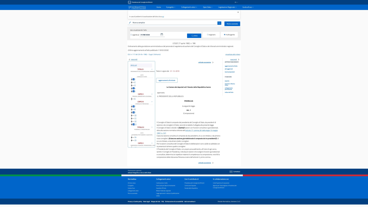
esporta (227, 81)
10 (135, 115)
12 (135, 121)
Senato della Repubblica (191, 188)
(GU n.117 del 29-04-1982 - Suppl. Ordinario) (144, 54)
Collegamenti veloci (133, 191)
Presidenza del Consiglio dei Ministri (194, 183)
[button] (161, 34)
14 (135, 137)
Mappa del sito (156, 201)
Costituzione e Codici (162, 183)
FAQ (162, 201)
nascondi (134, 59)
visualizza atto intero (232, 54)
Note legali (146, 201)
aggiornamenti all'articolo (167, 80)
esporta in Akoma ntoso (230, 84)
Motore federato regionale (163, 191)
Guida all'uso (131, 188)
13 (135, 124)
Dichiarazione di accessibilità (174, 201)
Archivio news (132, 183)
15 (135, 140)
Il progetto (130, 185)
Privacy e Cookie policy (135, 201)
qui (163, 16)
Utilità (158, 196)
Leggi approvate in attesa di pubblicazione (167, 193)
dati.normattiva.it (189, 201)
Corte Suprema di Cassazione (221, 183)
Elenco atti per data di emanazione (165, 185)
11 (135, 118)
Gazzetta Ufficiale (161, 188)
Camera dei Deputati (190, 185)
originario (212, 34)
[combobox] (174, 23)
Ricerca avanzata (232, 24)
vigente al (136, 34)
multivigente (230, 34)
